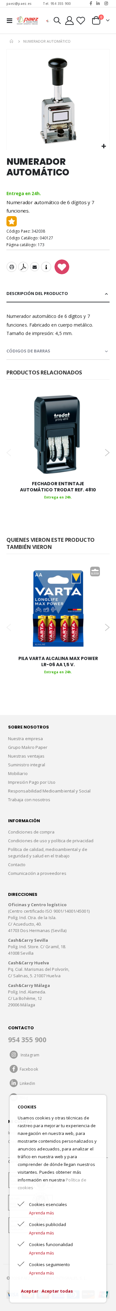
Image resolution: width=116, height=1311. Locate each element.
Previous (8, 452)
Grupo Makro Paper (27, 747)
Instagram (28, 1055)
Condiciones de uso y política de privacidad (50, 841)
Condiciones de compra (31, 832)
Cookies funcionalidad (51, 1244)
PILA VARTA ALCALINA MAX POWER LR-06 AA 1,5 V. (58, 662)
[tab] (58, 293)
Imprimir (11, 267)
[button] (103, 146)
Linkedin (26, 1083)
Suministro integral (26, 765)
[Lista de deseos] (80, 20)
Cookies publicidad (47, 1224)
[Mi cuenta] (69, 20)
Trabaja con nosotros (29, 799)
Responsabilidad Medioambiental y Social (49, 791)
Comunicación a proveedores (37, 873)
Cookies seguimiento (49, 1264)
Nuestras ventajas (26, 756)
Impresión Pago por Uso (31, 782)
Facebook (28, 1069)
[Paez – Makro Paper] (27, 20)
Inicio (12, 41)
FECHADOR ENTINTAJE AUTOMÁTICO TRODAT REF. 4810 (58, 487)
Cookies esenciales (48, 1204)
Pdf (23, 267)
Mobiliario (18, 773)
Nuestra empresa (25, 738)
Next (107, 452)
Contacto (17, 864)
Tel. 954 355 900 (57, 3)
